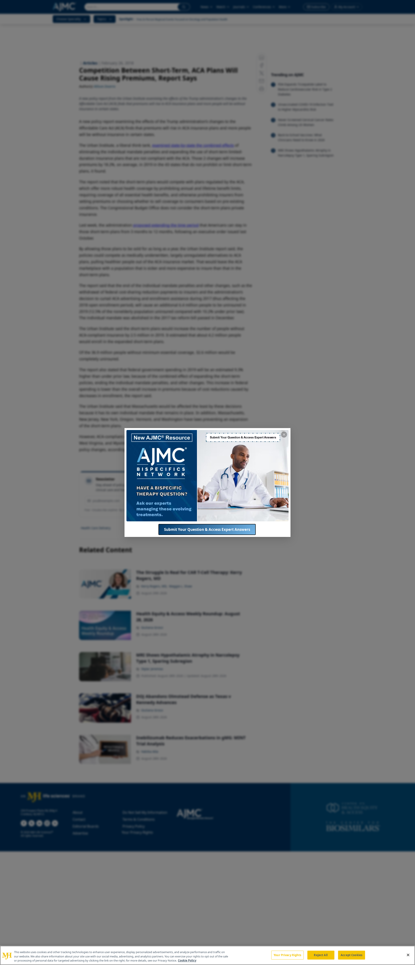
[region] (207, 955)
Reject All (320, 955)
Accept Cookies (351, 955)
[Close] (408, 955)
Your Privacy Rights (287, 955)
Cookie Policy (187, 960)
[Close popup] (284, 435)
